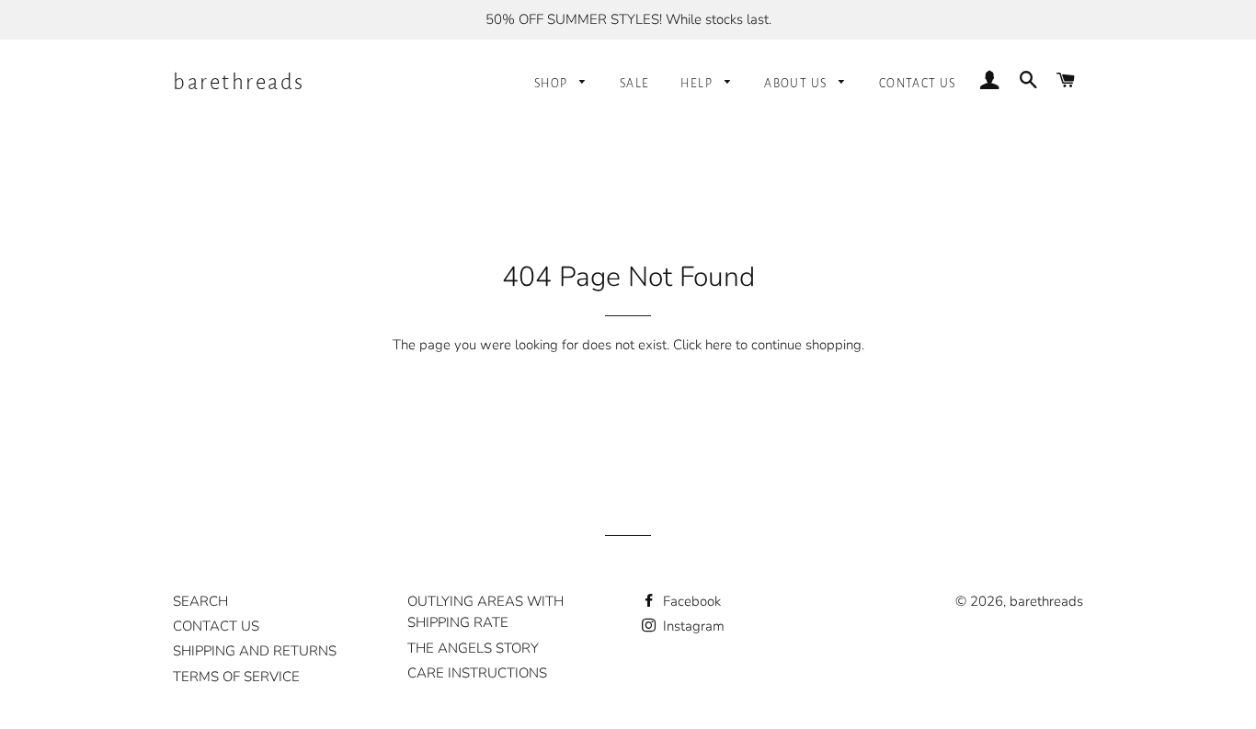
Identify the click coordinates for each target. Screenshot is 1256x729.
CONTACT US (917, 83)
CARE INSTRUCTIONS (477, 673)
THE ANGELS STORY (473, 648)
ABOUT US (797, 83)
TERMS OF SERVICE (236, 676)
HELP (697, 83)
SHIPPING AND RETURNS (255, 651)
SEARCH (200, 601)
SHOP (552, 83)
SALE (635, 83)
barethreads (239, 82)
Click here (702, 345)
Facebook (690, 601)
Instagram (692, 626)
